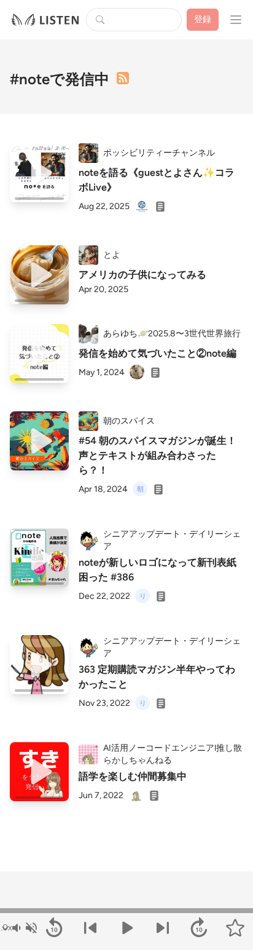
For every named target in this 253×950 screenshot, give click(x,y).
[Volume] (24, 927)
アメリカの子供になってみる (142, 274)
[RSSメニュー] (123, 78)
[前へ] (90, 928)
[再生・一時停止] (127, 928)
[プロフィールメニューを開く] (236, 19)
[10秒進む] (199, 928)
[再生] (39, 172)
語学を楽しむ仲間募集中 (133, 776)
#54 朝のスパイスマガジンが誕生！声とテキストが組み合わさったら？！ (157, 455)
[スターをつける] (235, 928)
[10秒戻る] (54, 928)
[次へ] (162, 928)
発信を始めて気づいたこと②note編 (157, 353)
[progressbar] (126, 910)
